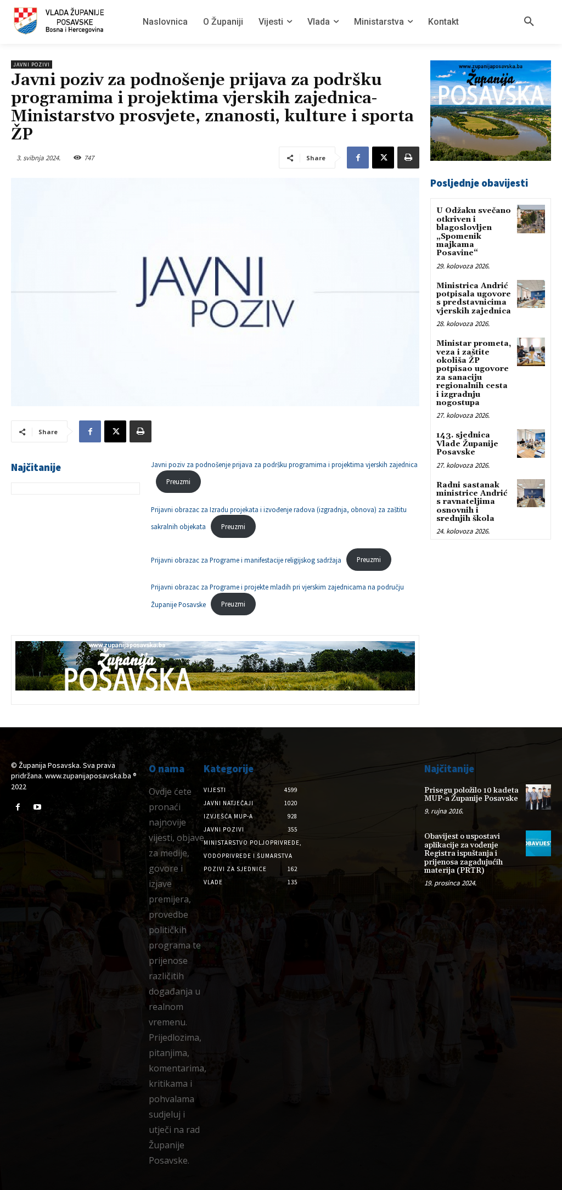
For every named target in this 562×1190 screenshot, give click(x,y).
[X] (383, 158)
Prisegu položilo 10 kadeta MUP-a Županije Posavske (471, 794)
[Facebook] (358, 158)
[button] (529, 22)
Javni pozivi (31, 64)
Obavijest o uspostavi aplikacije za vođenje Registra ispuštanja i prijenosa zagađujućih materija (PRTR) (463, 853)
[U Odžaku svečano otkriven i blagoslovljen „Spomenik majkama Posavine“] (531, 219)
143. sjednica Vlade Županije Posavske (467, 443)
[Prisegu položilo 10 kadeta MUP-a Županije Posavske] (538, 797)
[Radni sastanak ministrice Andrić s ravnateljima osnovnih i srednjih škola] (531, 493)
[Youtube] (37, 807)
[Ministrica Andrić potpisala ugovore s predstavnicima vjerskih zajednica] (531, 294)
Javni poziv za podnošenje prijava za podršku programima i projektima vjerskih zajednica (284, 464)
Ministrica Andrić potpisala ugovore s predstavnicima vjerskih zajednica (473, 298)
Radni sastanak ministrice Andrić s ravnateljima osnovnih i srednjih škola (471, 502)
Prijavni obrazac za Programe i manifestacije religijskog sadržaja (246, 559)
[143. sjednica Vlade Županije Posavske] (531, 443)
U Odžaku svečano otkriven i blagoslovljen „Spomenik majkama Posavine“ (473, 232)
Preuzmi (178, 481)
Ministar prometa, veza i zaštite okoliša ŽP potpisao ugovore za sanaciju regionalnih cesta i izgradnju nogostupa (473, 373)
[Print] (408, 158)
